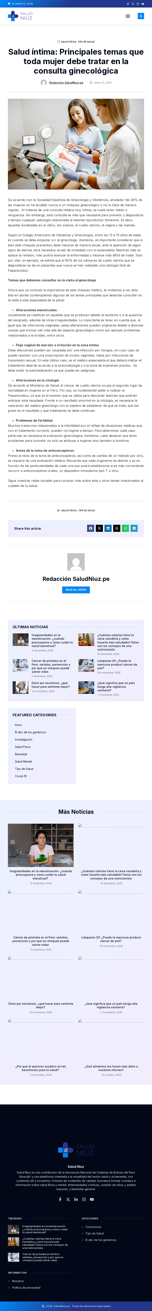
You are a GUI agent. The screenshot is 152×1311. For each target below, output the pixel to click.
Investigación (23, 739)
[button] (127, 16)
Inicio (18, 725)
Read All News (76, 589)
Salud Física (68, 41)
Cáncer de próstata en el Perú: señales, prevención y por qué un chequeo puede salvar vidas (51, 666)
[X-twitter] (133, 4)
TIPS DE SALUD (86, 510)
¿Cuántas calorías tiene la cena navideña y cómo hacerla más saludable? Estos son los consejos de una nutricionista (118, 642)
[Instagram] (138, 4)
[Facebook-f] (128, 4)
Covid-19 (21, 776)
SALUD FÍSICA (69, 510)
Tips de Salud (86, 41)
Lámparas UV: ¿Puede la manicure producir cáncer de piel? (117, 664)
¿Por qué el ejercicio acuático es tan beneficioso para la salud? (40, 1068)
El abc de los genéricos (30, 732)
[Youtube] (143, 4)
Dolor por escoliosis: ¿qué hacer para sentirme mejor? (51, 684)
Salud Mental (23, 761)
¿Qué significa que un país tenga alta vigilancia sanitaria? (116, 686)
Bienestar (21, 754)
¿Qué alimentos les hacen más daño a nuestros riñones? (111, 1068)
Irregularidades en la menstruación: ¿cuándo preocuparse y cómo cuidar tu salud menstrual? (52, 640)
